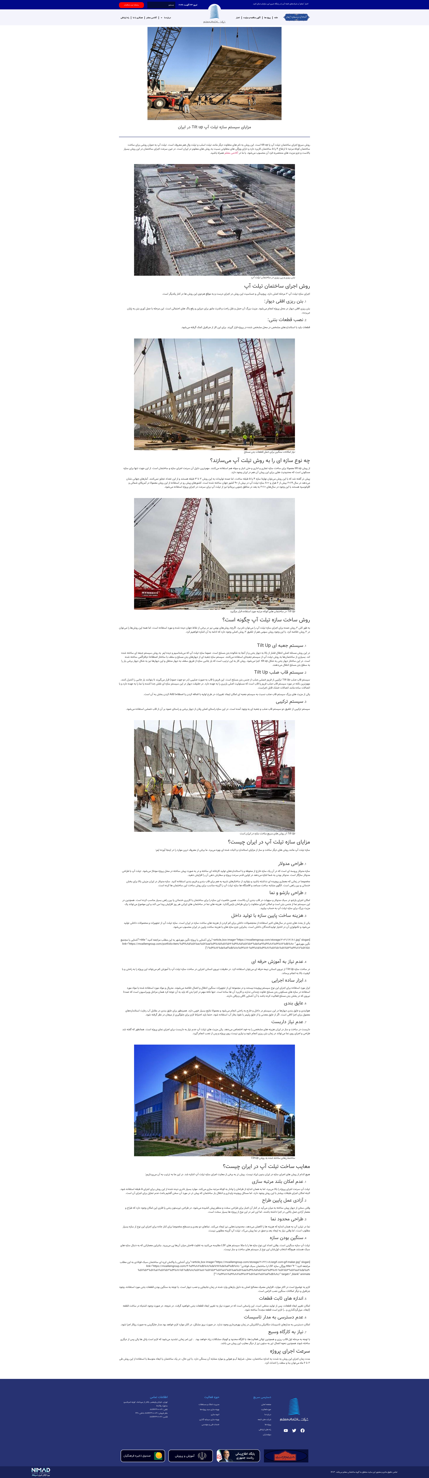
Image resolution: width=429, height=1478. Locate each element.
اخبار (238, 17)
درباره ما (167, 17)
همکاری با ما (138, 17)
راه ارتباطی (125, 17)
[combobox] (161, 5)
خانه (276, 17)
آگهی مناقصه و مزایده (252, 17)
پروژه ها (267, 17)
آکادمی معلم (151, 17)
